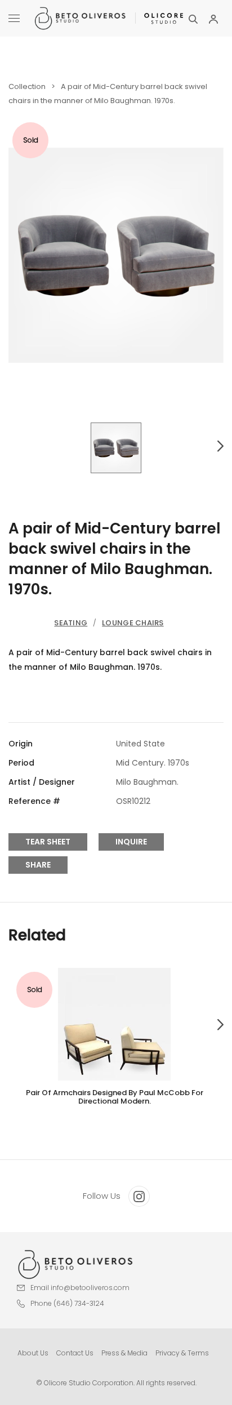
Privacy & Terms (182, 1353)
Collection (27, 86)
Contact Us (74, 1353)
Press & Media (124, 1353)
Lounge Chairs (132, 622)
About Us (32, 1353)
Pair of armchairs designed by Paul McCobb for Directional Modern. (114, 1096)
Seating (70, 622)
